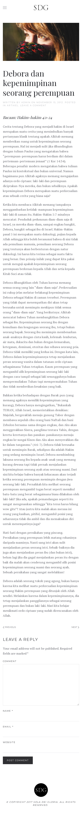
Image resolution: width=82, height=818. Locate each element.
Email (8, 726)
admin (26, 102)
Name (8, 711)
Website (9, 742)
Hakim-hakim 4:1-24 (34, 117)
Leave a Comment (33, 105)
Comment (10, 661)
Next (75, 627)
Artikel (12, 105)
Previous (10, 627)
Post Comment (18, 760)
